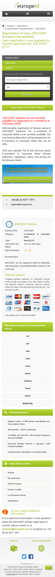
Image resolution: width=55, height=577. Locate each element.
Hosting (11, 472)
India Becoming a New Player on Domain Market (27, 452)
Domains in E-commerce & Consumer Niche (28, 179)
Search (29, 94)
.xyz (27, 343)
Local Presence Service (17, 495)
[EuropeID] (6, 14)
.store (27, 366)
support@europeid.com (21, 204)
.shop (27, 358)
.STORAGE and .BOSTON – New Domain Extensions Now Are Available (29, 436)
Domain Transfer (15, 489)
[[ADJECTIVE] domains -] (13, 548)
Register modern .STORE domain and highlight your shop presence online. (29, 422)
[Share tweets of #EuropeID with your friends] (24, 557)
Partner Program (14, 484)
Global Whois (13, 501)
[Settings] (27, 14)
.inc (27, 336)
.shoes (27, 388)
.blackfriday (27, 403)
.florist (27, 396)
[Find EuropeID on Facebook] (31, 557)
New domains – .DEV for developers (22, 430)
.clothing (27, 381)
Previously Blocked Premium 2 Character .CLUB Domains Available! (29, 445)
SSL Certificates (14, 478)
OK (48, 568)
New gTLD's (29, 240)
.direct (27, 373)
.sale (28, 351)
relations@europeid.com (15, 529)
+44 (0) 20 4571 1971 (23, 199)
